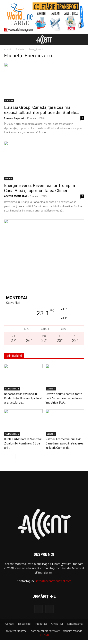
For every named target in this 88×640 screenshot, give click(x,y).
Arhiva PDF (57, 623)
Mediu (8, 178)
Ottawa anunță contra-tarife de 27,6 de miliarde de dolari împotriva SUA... (64, 398)
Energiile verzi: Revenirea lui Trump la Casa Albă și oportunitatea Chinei (39, 188)
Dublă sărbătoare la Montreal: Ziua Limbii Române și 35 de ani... (23, 443)
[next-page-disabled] (13, 456)
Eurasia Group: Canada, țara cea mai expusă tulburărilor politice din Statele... (41, 110)
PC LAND (44, 635)
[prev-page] (6, 456)
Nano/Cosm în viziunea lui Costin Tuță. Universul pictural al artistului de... (23, 398)
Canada (9, 100)
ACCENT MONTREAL (15, 196)
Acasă (7, 49)
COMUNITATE (12, 388)
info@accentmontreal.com (53, 581)
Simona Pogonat (14, 117)
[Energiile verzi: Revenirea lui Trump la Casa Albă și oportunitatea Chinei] (44, 161)
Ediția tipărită (75, 623)
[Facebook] (38, 609)
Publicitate (41, 623)
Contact (9, 623)
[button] (7, 39)
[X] (49, 609)
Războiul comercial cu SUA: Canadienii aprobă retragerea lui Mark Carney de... (64, 443)
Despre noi (24, 623)
